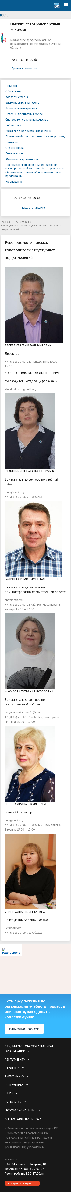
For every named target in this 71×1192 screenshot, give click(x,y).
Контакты (11, 1159)
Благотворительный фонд (22, 102)
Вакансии (11, 142)
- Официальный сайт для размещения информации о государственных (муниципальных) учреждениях (29, 1142)
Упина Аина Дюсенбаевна (25, 911)
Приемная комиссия (24, 68)
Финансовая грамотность (22, 159)
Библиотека (13, 125)
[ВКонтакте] (7, 1178)
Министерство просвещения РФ (27, 1133)
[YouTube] (15, 1178)
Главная (5, 221)
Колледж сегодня (16, 97)
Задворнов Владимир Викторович (32, 579)
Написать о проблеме (24, 1028)
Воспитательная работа (21, 108)
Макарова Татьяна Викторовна (29, 691)
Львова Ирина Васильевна (25, 804)
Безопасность (14, 153)
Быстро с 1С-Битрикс (20, 1183)
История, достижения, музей (24, 114)
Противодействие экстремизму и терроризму (35, 136)
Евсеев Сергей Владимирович (28, 345)
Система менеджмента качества (26, 119)
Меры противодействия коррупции (28, 131)
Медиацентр (13, 181)
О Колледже (23, 221)
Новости (11, 85)
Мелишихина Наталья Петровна (30, 471)
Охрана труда (14, 148)
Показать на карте (33, 207)
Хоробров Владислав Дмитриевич (32, 373)
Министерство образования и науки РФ (32, 1128)
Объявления (13, 91)
